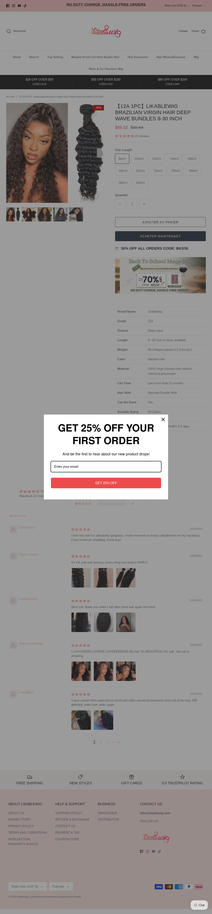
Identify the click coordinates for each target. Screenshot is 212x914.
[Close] (163, 419)
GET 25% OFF (106, 483)
